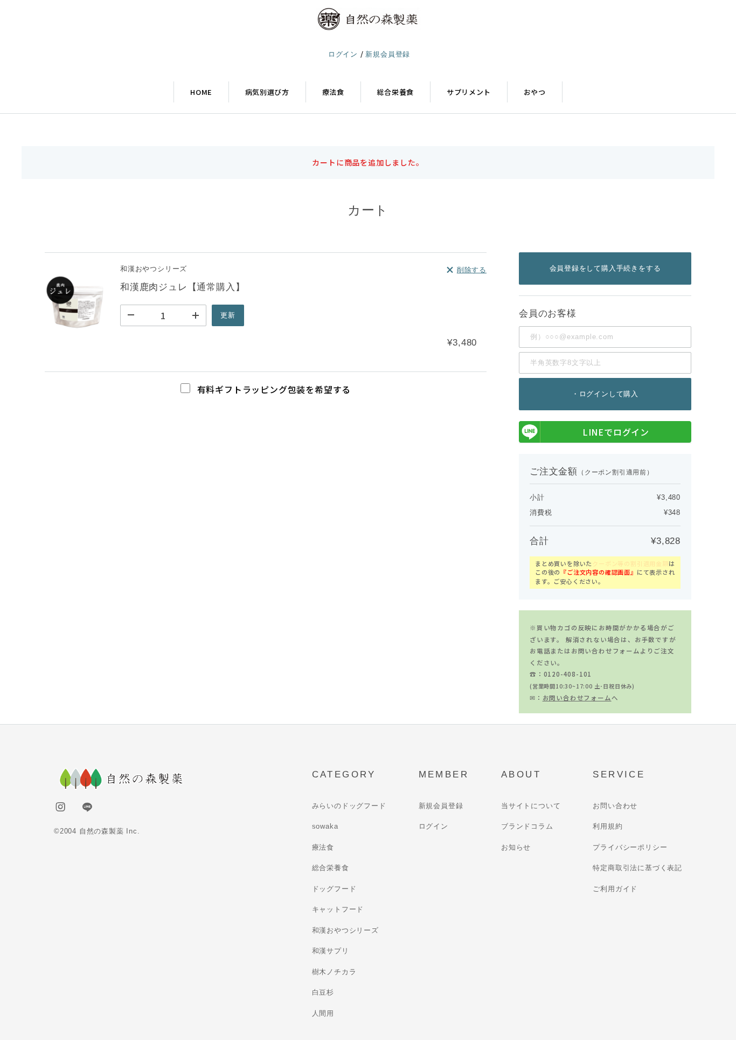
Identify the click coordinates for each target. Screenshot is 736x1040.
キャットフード (338, 909)
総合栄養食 (395, 92)
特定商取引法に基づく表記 (637, 868)
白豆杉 (323, 992)
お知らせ (516, 847)
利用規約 (607, 826)
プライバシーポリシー (630, 847)
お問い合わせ (615, 806)
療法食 (333, 92)
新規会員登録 (387, 54)
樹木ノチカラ (334, 972)
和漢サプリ (330, 951)
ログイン (344, 54)
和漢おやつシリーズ (345, 930)
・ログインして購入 (605, 394)
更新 (227, 315)
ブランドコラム (527, 826)
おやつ (535, 92)
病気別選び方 (267, 92)
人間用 (323, 1013)
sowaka (325, 826)
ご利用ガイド (615, 889)
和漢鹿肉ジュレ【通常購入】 (182, 287)
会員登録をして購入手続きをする (605, 268)
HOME (201, 92)
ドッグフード (334, 889)
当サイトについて (530, 806)
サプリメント (469, 92)
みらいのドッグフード (349, 806)
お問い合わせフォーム (577, 697)
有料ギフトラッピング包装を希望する (273, 389)
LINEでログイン (615, 431)
